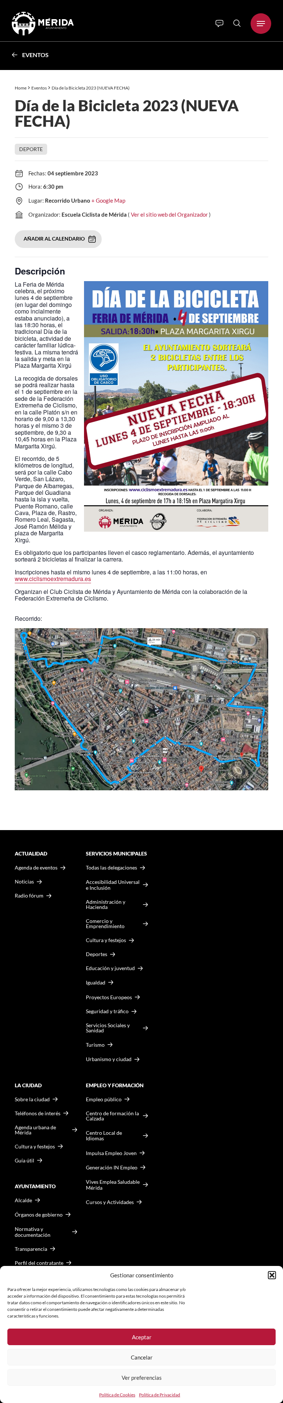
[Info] (219, 23)
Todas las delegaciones (111, 867)
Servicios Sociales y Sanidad (108, 1028)
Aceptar (141, 1337)
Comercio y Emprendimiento (105, 924)
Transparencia (31, 1249)
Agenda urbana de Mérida (35, 1130)
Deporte (31, 149)
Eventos (35, 54)
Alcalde (23, 1200)
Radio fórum (29, 895)
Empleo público (104, 1099)
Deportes (96, 954)
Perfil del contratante (39, 1263)
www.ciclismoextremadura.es (53, 578)
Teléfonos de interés (37, 1113)
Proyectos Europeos (109, 997)
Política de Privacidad (159, 1394)
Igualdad (95, 982)
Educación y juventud (110, 968)
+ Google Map (108, 200)
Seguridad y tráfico (107, 1011)
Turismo (95, 1044)
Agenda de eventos (36, 867)
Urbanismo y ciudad (109, 1059)
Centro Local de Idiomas (104, 1135)
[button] (272, 1275)
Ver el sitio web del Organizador (169, 214)
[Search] (237, 23)
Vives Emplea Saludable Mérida (113, 1184)
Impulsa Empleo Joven (111, 1153)
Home (21, 88)
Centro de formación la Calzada (112, 1116)
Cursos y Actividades (110, 1202)
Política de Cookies (117, 1394)
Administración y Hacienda (105, 904)
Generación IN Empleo (111, 1167)
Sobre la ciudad (32, 1099)
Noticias (24, 881)
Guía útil (24, 1160)
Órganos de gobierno (39, 1214)
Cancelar (142, 1357)
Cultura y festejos (35, 1146)
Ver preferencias (142, 1377)
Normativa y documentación (32, 1232)
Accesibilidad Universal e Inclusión (113, 885)
